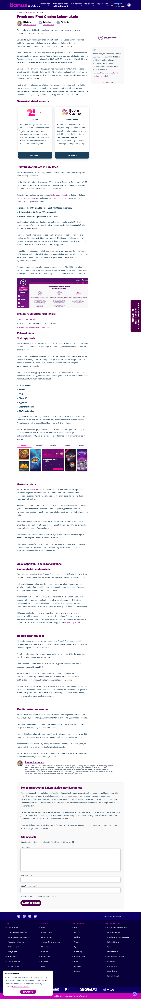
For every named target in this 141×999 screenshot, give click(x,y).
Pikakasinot (111, 961)
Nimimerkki (26, 875)
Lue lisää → (35, 155)
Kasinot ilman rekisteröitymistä (117, 927)
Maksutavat (89, 4)
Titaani (76, 942)
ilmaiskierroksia (30, 198)
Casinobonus (76, 4)
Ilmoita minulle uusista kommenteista (39, 896)
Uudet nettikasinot (27, 319)
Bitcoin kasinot (112, 971)
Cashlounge (78, 952)
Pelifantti (77, 932)
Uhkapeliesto (45, 947)
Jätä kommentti (107, 82)
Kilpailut (43, 966)
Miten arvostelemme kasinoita (18, 937)
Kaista (76, 961)
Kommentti (26, 847)
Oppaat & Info (102, 4)
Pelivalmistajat (46, 957)
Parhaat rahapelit (113, 976)
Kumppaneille (12, 957)
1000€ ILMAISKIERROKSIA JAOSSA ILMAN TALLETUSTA (136, 315)
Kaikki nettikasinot (113, 942)
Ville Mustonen (48, 25)
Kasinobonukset (112, 947)
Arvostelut (28, 12)
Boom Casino (72, 119)
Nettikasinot (45, 4)
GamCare (44, 952)
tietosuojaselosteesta (20, 987)
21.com (35, 119)
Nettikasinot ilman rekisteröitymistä (60, 5)
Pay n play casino (113, 966)
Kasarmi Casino (79, 957)
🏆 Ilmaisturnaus (117, 6)
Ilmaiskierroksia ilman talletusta (118, 937)
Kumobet (77, 971)
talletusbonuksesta (59, 195)
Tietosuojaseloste (14, 961)
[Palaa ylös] (134, 994)
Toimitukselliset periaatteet (17, 932)
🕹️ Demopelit (116, 4)
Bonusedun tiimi (13, 966)
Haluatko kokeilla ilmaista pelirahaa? (34, 327)
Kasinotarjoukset (46, 932)
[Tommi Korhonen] (19, 23)
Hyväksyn (28, 992)
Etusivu (19, 12)
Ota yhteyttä (12, 952)
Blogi (43, 927)
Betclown (77, 966)
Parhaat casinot (112, 952)
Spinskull (77, 947)
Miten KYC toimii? (47, 937)
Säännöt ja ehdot (14, 947)
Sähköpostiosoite (28, 886)
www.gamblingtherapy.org (50, 942)
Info (94, 50)
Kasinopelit (45, 961)
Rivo (75, 927)
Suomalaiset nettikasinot (115, 957)
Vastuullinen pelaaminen (16, 942)
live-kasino (35, 489)
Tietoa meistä (13, 927)
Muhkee (77, 937)
